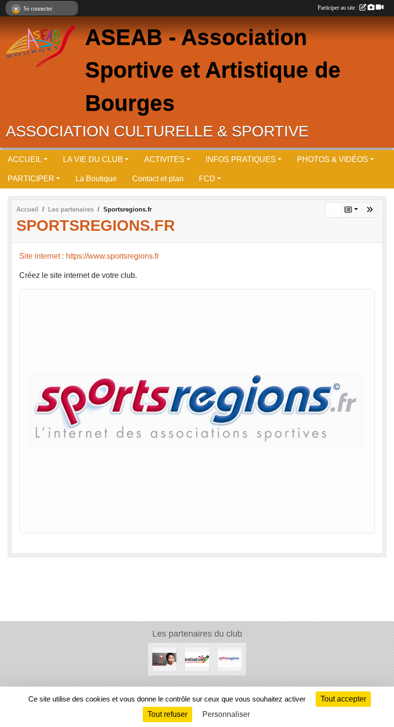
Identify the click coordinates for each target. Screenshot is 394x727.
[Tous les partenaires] (351, 209)
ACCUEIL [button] (25, 159)
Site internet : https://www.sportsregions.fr (89, 256)
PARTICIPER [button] (31, 179)
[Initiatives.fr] (369, 209)
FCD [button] (207, 179)
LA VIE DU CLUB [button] (93, 159)
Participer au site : (338, 7)
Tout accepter (343, 699)
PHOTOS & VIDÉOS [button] (332, 159)
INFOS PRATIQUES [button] (241, 159)
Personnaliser (226, 714)
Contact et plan (158, 179)
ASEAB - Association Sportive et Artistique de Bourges (213, 70)
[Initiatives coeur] (164, 659)
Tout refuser (167, 714)
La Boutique (96, 179)
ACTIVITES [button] (164, 159)
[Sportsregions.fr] (197, 410)
